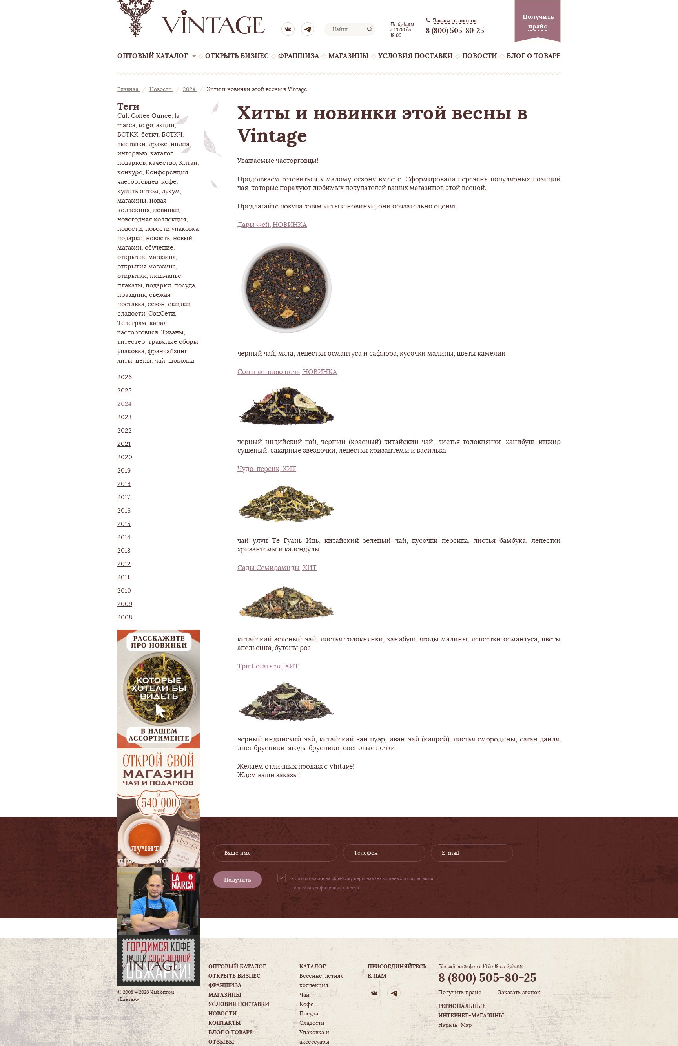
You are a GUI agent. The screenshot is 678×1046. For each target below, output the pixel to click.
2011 (123, 577)
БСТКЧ (172, 135)
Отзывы (221, 1041)
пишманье (165, 276)
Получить (237, 879)
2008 (124, 617)
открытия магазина (146, 266)
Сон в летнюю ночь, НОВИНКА (287, 371)
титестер (131, 342)
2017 (123, 497)
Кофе (306, 1004)
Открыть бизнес (237, 56)
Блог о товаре (534, 56)
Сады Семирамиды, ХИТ (277, 567)
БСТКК (127, 135)
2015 (124, 524)
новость (158, 238)
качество (162, 163)
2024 (190, 89)
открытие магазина (146, 257)
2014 (124, 537)
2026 (124, 377)
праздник (131, 295)
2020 (124, 457)
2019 (124, 471)
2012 (124, 564)
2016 (124, 511)
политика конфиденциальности (325, 888)
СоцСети (161, 314)
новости (129, 229)
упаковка (130, 351)
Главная (128, 89)
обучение (159, 248)
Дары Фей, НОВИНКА (272, 224)
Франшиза (298, 56)
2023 (124, 417)
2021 (124, 444)
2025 (124, 390)
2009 (124, 604)
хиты (124, 361)
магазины (131, 200)
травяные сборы (173, 342)
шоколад (181, 361)
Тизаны (172, 332)
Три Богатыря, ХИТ (268, 666)
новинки (166, 210)
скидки (179, 304)
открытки (132, 276)
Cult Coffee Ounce (144, 116)
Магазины (348, 56)
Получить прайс (459, 992)
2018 (124, 484)
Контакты (224, 1022)
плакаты (129, 285)
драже (158, 144)
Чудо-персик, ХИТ (266, 468)
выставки (131, 144)
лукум (171, 191)
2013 (124, 551)
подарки (158, 285)
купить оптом (138, 191)
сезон (156, 304)
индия (180, 144)
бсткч (150, 135)
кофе (169, 182)
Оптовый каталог (152, 56)
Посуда (308, 1013)
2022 (124, 430)
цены (143, 361)
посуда (184, 285)
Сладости (311, 1022)
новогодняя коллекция (151, 219)
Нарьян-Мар (455, 1024)
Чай (304, 994)
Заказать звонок (455, 21)
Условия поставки (415, 56)
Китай (188, 163)
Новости (479, 56)
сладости (131, 314)
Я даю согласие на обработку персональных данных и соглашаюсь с (364, 883)
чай (160, 361)
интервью (132, 153)
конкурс (129, 172)
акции (165, 125)
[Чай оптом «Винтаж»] (191, 18)
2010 (124, 591)
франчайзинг (167, 351)
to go (146, 125)
